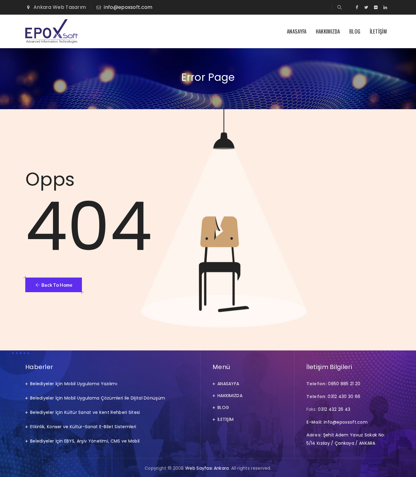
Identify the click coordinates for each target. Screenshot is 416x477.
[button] (53, 285)
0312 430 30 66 (344, 396)
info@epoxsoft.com (128, 7)
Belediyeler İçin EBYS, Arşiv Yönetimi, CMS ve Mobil (84, 441)
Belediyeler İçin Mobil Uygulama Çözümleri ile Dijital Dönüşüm (97, 398)
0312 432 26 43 (334, 409)
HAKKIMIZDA (328, 31)
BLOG (354, 31)
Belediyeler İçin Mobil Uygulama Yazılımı (73, 384)
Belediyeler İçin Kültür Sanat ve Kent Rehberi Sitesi (85, 412)
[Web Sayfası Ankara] (51, 31)
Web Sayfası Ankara (207, 468)
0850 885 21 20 (344, 384)
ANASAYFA (296, 31)
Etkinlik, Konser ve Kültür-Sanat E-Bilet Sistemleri (83, 427)
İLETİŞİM (378, 31)
